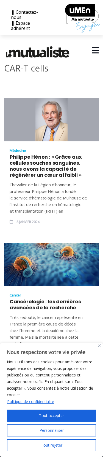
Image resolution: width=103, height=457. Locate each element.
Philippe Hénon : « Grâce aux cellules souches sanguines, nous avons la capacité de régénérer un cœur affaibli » (46, 166)
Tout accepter (51, 415)
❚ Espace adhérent (20, 26)
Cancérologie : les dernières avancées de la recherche (45, 305)
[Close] (99, 345)
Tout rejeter (51, 445)
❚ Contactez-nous (24, 15)
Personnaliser (52, 430)
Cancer (15, 295)
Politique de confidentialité (30, 401)
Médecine (18, 150)
